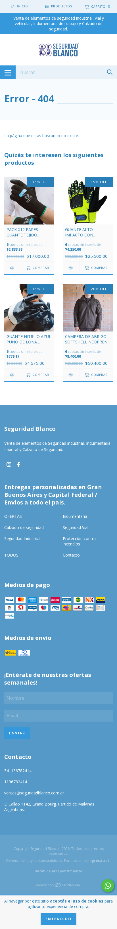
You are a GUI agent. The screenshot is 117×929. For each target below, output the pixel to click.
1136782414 (15, 781)
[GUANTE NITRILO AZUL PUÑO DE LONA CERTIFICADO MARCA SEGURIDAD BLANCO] (12, 374)
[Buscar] (110, 72)
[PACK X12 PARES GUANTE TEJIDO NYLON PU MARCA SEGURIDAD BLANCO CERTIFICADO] (12, 267)
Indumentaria (75, 516)
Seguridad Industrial (22, 538)
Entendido (58, 918)
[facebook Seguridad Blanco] (18, 464)
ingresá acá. (99, 860)
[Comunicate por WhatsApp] (107, 885)
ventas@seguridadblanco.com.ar (34, 793)
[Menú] (8, 72)
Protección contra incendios (79, 541)
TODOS (11, 555)
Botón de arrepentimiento (58, 871)
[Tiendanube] (58, 886)
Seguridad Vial (75, 527)
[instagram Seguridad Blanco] (8, 464)
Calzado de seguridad (24, 527)
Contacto (71, 555)
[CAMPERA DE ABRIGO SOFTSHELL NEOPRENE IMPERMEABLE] (71, 374)
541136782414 (18, 770)
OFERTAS (13, 516)
